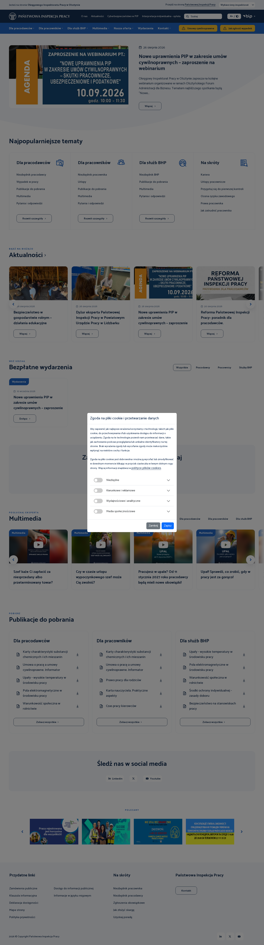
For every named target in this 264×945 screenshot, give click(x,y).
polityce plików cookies (146, 468)
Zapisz (168, 525)
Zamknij (153, 525)
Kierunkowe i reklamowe (120, 490)
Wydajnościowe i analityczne (123, 501)
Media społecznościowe (120, 511)
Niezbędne (112, 480)
